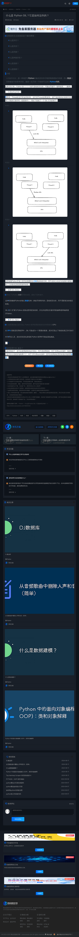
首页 (6, 9)
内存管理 (27, 86)
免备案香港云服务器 (12, 886)
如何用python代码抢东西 (14, 790)
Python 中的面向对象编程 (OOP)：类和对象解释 (19, 738)
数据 (69, 78)
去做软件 (39, 850)
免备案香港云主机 (12, 864)
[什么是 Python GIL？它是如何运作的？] (40, 135)
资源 (25, 354)
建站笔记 (11, 9)
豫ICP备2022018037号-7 (64, 934)
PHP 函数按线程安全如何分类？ (18, 440)
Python (24, 9)
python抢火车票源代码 (13, 794)
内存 (19, 295)
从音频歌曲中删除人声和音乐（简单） (16, 615)
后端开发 (18, 9)
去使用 (40, 871)
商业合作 (6, 922)
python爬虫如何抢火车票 (14, 786)
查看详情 (11, 468)
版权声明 (13, 922)
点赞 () (50, 365)
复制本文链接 (53, 427)
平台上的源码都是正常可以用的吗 (19, 454)
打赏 (40, 365)
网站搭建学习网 (12, 403)
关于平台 (6, 918)
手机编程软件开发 (12, 843)
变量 (8, 284)
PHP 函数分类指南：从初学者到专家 (56, 440)
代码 (57, 81)
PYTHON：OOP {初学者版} (15, 779)
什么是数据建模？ (10, 677)
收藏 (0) (30, 365)
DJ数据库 (8, 554)
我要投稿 (73, 9)
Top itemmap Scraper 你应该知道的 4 (18, 775)
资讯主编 (9, 20)
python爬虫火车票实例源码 (15, 783)
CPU (54, 324)
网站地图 (49, 934)
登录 (75, 3)
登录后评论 (18, 819)
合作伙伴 (13, 918)
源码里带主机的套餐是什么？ (17, 478)
